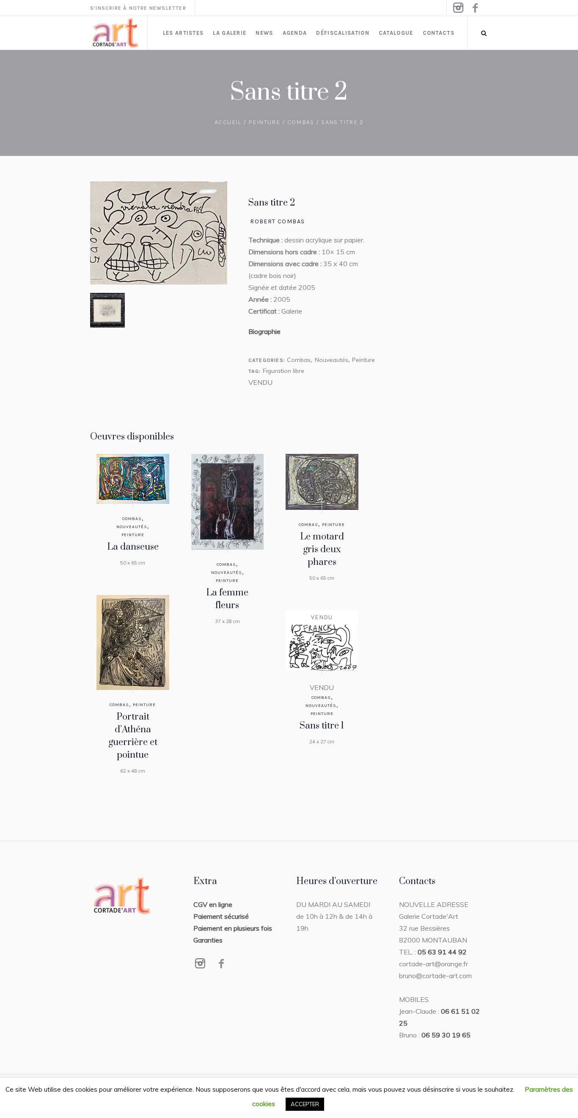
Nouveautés (331, 360)
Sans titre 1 (322, 725)
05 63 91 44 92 (442, 952)
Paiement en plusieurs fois (232, 928)
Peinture (264, 122)
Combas (300, 122)
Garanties (208, 940)
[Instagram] (457, 8)
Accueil (228, 122)
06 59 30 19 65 (446, 1035)
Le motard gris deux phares (322, 549)
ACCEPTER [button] (305, 1104)
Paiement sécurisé (221, 916)
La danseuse (133, 547)
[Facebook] (474, 8)
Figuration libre (283, 371)
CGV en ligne (212, 904)
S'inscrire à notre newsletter (138, 8)
